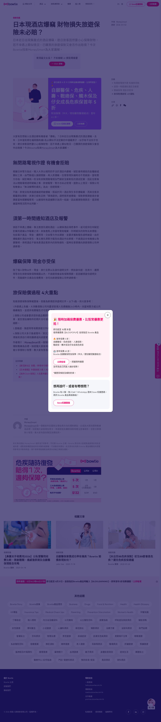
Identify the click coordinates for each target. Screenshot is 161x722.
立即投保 (61, 362)
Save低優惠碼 (63, 403)
